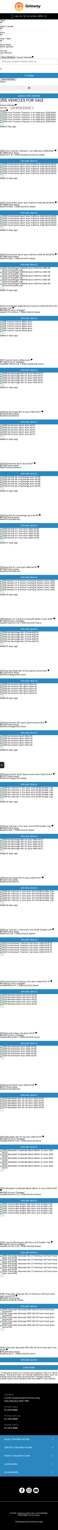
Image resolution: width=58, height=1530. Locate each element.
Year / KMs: (5, 38)
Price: (2, 32)
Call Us (18, 16)
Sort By (3, 107)
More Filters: (6, 44)
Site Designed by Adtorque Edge (29, 1522)
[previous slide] (1, 124)
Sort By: (3, 50)
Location (31, 16)
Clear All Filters (8, 57)
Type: (2, 20)
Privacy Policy (34, 1515)
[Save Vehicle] (55, 151)
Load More (29, 1367)
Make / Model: (7, 26)
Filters (30, 75)
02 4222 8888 (11, 1409)
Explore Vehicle (29, 161)
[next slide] (3, 124)
